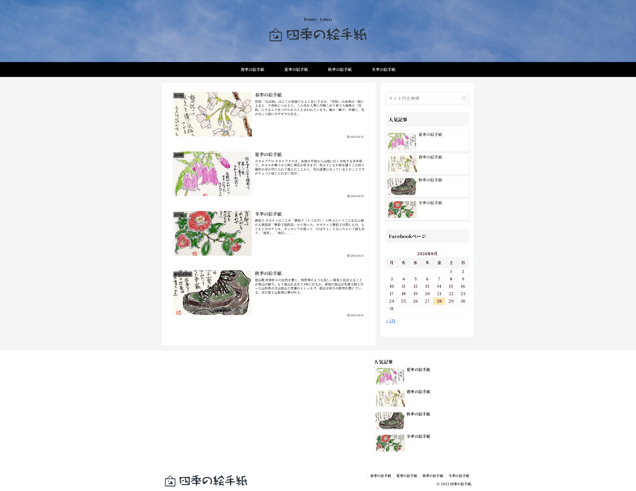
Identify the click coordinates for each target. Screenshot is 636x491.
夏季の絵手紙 (406, 475)
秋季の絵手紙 (432, 475)
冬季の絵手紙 (458, 475)
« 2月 (391, 321)
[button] (464, 98)
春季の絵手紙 (380, 475)
